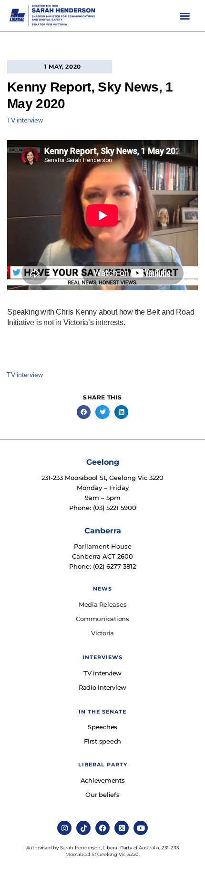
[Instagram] (64, 828)
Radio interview (102, 687)
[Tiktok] (83, 828)
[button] (184, 15)
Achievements (103, 780)
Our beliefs (102, 794)
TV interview (25, 120)
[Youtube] (140, 828)
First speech (102, 741)
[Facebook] (102, 828)
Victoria (102, 633)
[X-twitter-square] (121, 828)
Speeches (102, 727)
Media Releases (103, 604)
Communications (102, 618)
